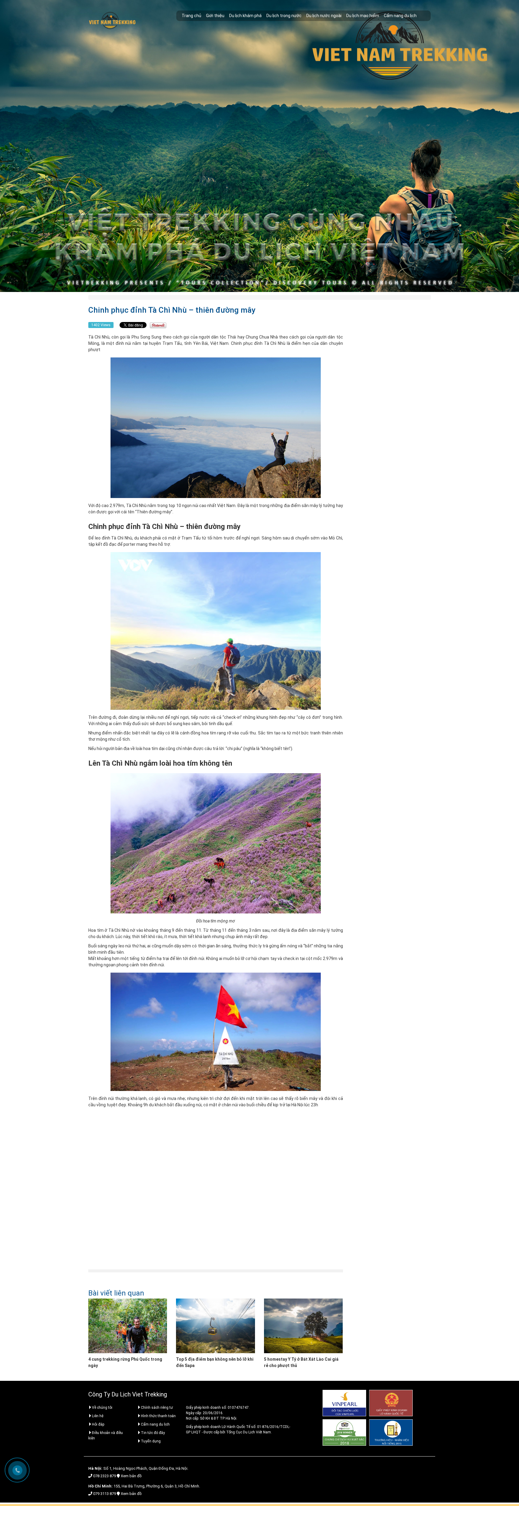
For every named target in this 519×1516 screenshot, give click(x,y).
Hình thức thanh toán (158, 1416)
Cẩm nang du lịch (400, 15)
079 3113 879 (104, 1493)
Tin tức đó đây (153, 1433)
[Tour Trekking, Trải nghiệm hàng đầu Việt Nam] (112, 20)
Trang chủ (191, 15)
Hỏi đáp (98, 1424)
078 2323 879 (104, 1476)
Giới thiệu (215, 15)
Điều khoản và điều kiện (105, 1435)
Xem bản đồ (131, 1476)
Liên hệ (97, 1416)
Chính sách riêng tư (157, 1407)
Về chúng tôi (102, 1407)
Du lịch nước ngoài (323, 15)
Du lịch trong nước (284, 15)
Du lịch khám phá (245, 15)
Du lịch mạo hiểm (362, 15)
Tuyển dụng (151, 1441)
